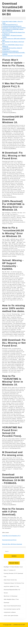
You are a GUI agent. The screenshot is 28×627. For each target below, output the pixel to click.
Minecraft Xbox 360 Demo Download (12, 544)
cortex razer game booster (11, 615)
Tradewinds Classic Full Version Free (14, 583)
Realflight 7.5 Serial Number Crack (13, 566)
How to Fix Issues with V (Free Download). (12, 55)
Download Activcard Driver (9, 539)
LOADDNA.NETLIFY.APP (19, 624)
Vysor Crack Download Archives (12, 605)
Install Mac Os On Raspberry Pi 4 (11, 535)
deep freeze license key (10, 579)
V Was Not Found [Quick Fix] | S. (10, 24)
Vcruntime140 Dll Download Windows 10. (12, 26)
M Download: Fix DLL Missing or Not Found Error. (14, 27)
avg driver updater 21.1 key (11, 586)
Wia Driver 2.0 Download (10, 596)
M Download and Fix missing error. (10, 51)
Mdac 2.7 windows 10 (9, 570)
